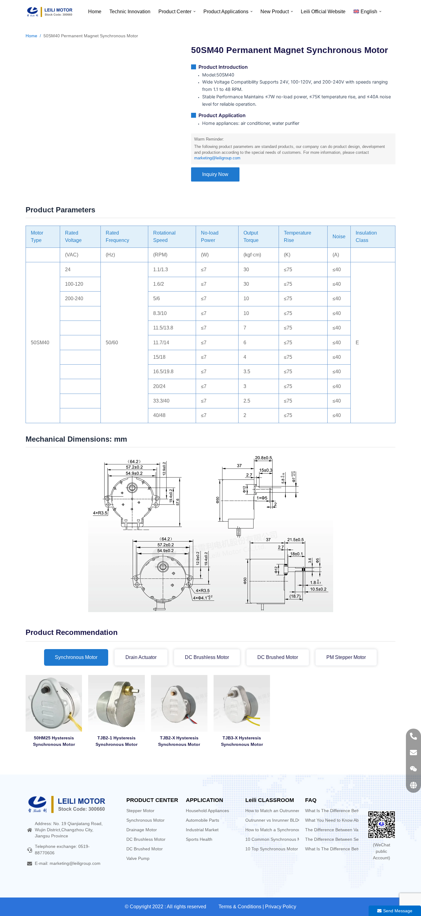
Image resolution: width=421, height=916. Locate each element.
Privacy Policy (280, 906)
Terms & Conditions (240, 906)
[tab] (76, 657)
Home (31, 35)
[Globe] (413, 785)
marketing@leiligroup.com (217, 158)
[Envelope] (413, 752)
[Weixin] (413, 768)
